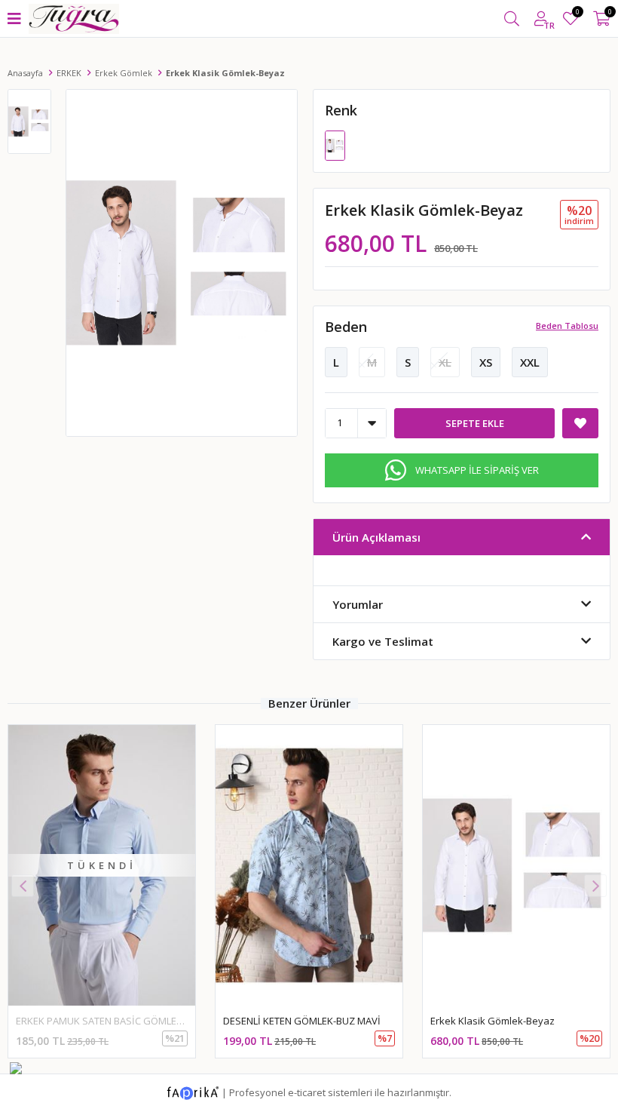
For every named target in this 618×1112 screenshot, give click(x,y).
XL (445, 362)
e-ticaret (307, 1091)
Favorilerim (577, 14)
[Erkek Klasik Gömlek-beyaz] (335, 144)
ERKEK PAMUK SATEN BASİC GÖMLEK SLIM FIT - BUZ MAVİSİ (148, 1021)
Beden (346, 327)
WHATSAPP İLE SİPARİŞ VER (477, 470)
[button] (595, 885)
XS (485, 362)
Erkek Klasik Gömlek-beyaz (492, 1021)
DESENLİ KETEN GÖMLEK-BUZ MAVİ (302, 1021)
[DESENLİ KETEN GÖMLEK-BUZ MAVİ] (309, 865)
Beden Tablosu (567, 325)
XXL (530, 362)
